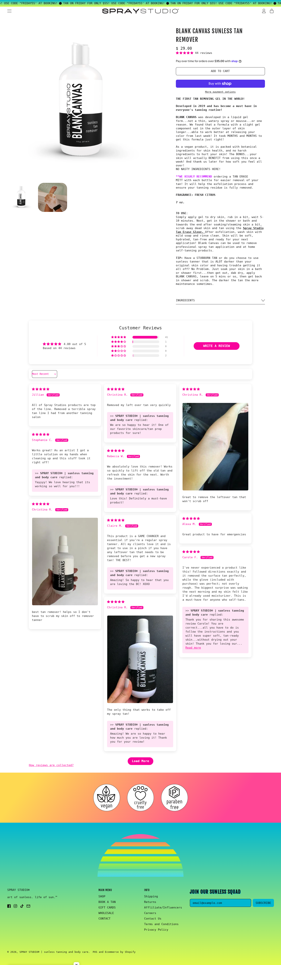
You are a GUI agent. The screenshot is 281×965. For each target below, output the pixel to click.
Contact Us (152, 918)
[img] (40, 389)
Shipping (151, 896)
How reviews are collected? (51, 765)
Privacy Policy (156, 929)
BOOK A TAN (107, 902)
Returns (150, 902)
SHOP (101, 896)
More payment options (220, 91)
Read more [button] (193, 647)
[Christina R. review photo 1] (215, 447)
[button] (21, 197)
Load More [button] (140, 761)
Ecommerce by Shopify (120, 951)
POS (95, 951)
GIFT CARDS (107, 907)
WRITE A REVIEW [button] (216, 346)
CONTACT (104, 918)
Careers (150, 913)
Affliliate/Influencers (163, 907)
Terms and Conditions (161, 924)
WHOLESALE (106, 913)
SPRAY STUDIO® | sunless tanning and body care (53, 951)
